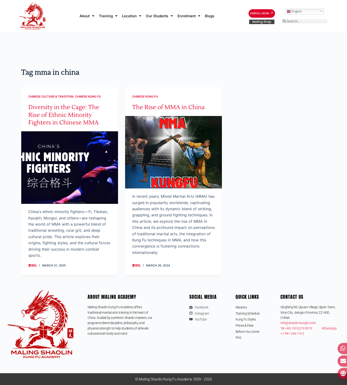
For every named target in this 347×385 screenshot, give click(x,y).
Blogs (209, 16)
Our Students (157, 16)
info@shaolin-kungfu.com (298, 323)
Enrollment (187, 16)
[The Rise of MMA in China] (173, 152)
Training (106, 16)
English (296, 11)
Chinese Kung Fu (88, 96)
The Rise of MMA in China (168, 107)
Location (129, 16)
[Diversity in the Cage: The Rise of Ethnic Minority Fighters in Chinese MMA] (69, 167)
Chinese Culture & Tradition (50, 96)
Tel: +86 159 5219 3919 (301, 328)
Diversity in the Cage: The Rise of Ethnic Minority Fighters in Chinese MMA (63, 114)
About (85, 16)
